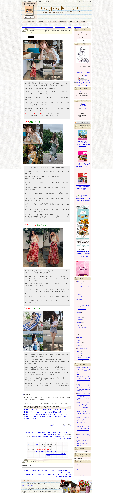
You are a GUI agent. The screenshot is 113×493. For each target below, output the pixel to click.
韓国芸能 (69, 27)
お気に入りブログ (80, 467)
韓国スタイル (80, 340)
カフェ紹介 (41, 21)
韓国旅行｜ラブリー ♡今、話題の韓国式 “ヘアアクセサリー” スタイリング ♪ (45, 414)
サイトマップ (78, 1)
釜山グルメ (80, 291)
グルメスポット (52, 21)
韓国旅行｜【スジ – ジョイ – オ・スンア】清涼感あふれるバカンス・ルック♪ (45, 409)
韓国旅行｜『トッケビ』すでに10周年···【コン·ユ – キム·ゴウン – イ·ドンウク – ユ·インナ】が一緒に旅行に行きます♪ (83, 421)
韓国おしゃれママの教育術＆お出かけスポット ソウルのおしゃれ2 (84, 359)
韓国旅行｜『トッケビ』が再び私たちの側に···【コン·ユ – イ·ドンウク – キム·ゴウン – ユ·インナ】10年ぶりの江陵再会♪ (83, 396)
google (83, 475)
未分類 (78, 345)
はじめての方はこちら (29, 21)
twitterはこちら (86, 75)
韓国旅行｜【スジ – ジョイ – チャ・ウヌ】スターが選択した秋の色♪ (43, 412)
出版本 (78, 351)
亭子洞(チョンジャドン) (82, 348)
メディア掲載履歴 (80, 21)
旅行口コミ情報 (82, 105)
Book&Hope (82, 91)
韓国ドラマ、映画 (81, 330)
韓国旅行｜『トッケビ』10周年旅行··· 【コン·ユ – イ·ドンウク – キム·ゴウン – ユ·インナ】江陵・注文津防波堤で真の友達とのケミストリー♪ (83, 387)
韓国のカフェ (80, 294)
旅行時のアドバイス (81, 299)
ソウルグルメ (80, 283)
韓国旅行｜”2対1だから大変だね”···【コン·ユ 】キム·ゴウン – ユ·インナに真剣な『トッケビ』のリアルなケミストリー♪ (83, 371)
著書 (71, 21)
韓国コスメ (79, 342)
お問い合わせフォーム (86, 1)
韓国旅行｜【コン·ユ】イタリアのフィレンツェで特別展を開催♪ (83, 436)
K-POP (79, 325)
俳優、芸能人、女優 (77, 27)
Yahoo (78, 475)
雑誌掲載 (79, 312)
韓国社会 (80, 317)
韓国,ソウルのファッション (60, 27)
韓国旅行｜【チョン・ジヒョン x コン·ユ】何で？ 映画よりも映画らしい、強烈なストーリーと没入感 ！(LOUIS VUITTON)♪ (83, 406)
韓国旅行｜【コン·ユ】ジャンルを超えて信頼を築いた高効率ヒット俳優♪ (83, 413)
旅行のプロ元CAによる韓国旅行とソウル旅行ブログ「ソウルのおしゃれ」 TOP (37, 27)
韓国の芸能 (63, 21)
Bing (87, 475)
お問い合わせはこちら (81, 464)
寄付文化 (80, 319)
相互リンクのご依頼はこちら (82, 469)
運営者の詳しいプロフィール (83, 72)
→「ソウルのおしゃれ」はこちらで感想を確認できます (42, 451)
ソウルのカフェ (81, 296)
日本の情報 (79, 337)
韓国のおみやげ (81, 302)
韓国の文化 (79, 315)
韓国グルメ (79, 281)
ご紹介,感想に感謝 (82, 309)
